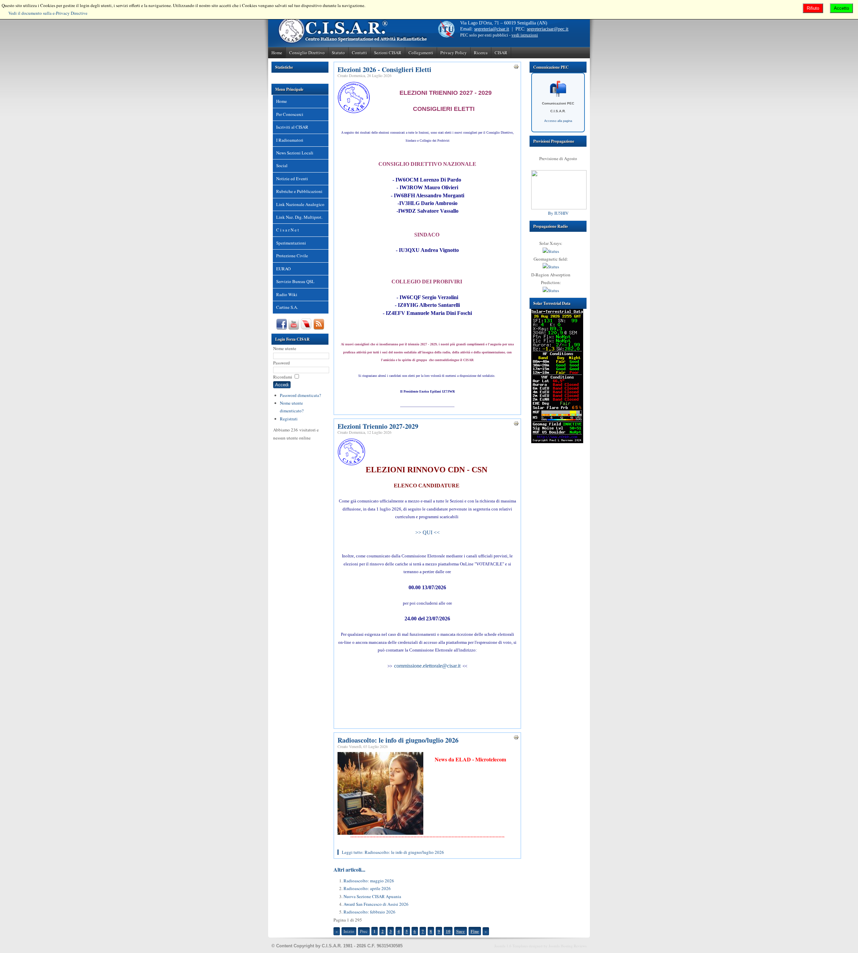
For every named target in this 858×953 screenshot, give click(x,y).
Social (282, 165)
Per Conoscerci (289, 114)
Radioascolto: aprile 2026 (367, 888)
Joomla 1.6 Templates (511, 945)
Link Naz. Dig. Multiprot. (299, 217)
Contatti (359, 53)
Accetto (841, 8)
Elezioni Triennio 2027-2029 (378, 426)
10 (448, 931)
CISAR (501, 53)
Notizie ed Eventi (292, 179)
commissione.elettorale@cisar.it (427, 666)
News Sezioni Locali (294, 153)
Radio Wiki (286, 294)
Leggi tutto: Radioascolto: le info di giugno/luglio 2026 (393, 852)
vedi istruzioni (524, 35)
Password (281, 363)
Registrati (289, 419)
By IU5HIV (558, 213)
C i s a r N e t (287, 230)
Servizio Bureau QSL (295, 281)
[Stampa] (516, 68)
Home (276, 53)
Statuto (338, 53)
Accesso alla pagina (558, 121)
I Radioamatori (289, 140)
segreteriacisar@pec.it (547, 28)
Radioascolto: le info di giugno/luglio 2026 (398, 740)
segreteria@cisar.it (491, 28)
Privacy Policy (453, 53)
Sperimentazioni (291, 243)
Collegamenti (421, 53)
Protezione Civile (292, 256)
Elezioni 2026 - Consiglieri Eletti (384, 69)
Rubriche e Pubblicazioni (299, 191)
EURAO (283, 269)
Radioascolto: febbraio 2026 (369, 912)
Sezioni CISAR (388, 53)
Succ (460, 931)
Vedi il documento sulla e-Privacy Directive (47, 13)
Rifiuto (813, 8)
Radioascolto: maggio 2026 (369, 881)
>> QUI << (427, 532)
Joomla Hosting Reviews (568, 945)
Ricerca (481, 53)
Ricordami (282, 377)
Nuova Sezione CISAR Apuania (372, 896)
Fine (475, 931)
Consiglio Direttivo (307, 53)
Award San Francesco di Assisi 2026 (376, 904)
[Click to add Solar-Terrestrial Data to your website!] (557, 441)
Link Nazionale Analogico (300, 204)
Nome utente (284, 348)
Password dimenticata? (300, 395)
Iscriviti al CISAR (292, 127)
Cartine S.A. (287, 307)
